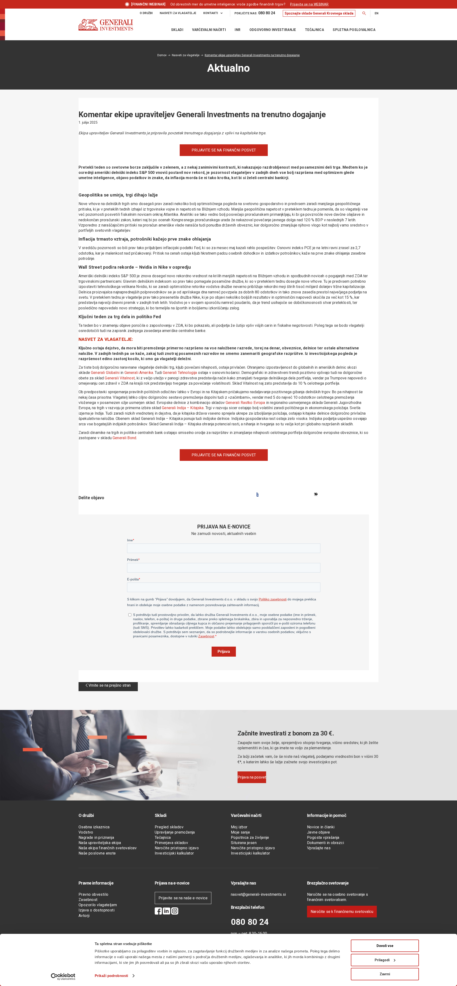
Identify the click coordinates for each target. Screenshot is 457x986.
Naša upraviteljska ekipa (100, 842)
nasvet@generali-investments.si (258, 894)
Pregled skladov (169, 827)
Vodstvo (86, 832)
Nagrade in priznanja (96, 837)
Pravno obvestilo (93, 894)
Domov (162, 55)
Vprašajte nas (319, 848)
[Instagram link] (174, 911)
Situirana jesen (244, 842)
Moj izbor (239, 827)
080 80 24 (250, 922)
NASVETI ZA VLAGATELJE (178, 13)
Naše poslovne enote (97, 853)
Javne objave (318, 832)
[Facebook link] (158, 911)
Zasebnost (88, 899)
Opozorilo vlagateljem (98, 905)
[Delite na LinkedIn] (316, 494)
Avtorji (84, 915)
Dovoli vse (385, 946)
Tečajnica (163, 837)
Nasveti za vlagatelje (185, 55)
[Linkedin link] (166, 911)
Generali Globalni (105, 372)
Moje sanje (240, 832)
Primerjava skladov (171, 842)
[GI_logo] (106, 29)
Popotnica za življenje (250, 837)
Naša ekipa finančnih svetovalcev (108, 848)
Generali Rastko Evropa (245, 402)
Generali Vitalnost (120, 378)
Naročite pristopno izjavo (177, 848)
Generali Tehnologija (180, 372)
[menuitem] (150, 13)
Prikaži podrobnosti (111, 976)
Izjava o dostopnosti (96, 910)
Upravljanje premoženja (175, 832)
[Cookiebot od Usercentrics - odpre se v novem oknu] (63, 976)
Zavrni (385, 974)
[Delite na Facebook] (257, 494)
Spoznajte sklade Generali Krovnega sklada (319, 13)
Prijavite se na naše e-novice (183, 898)
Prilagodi (382, 960)
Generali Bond (124, 438)
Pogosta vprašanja (323, 837)
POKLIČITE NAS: (254, 13)
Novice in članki (320, 827)
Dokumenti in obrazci (325, 842)
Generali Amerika (138, 372)
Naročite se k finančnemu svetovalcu (342, 911)
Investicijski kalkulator (174, 853)
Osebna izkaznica (94, 827)
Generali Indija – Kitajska (183, 408)
